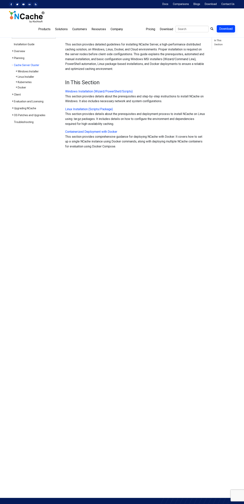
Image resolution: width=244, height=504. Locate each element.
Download (211, 4)
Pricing (150, 29)
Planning (19, 58)
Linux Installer (26, 76)
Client (17, 94)
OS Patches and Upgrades (29, 115)
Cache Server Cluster (26, 65)
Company (117, 29)
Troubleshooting (24, 122)
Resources (99, 29)
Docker (22, 87)
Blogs (196, 4)
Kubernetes (25, 82)
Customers (79, 29)
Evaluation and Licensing (28, 101)
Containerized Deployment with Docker (91, 131)
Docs (165, 4)
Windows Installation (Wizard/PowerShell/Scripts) (99, 91)
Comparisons (181, 4)
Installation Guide (24, 44)
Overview (19, 51)
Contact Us (227, 4)
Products (44, 29)
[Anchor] (63, 82)
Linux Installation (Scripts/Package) (89, 109)
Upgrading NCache (25, 108)
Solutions (61, 29)
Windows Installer (28, 71)
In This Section (218, 42)
